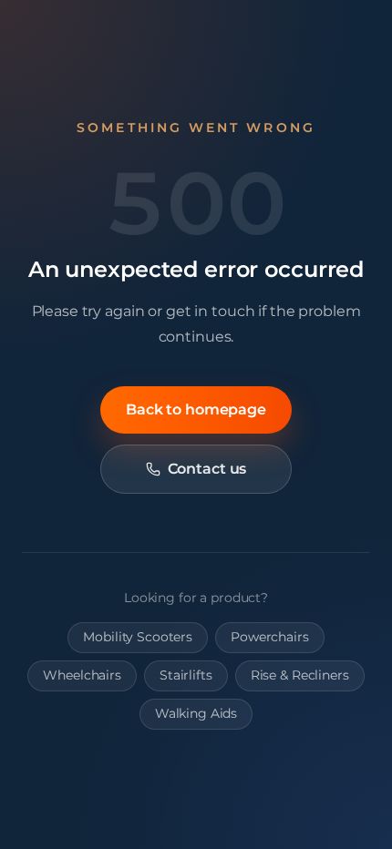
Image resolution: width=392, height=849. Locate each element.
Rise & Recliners (300, 675)
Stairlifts (186, 675)
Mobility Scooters (137, 637)
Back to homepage (196, 409)
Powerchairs (270, 637)
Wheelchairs (82, 675)
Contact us (207, 468)
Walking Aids (196, 713)
